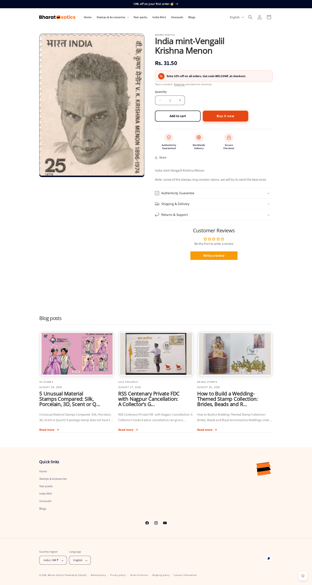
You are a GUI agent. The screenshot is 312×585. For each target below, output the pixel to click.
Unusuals (45, 501)
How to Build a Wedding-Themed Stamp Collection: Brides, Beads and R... (227, 399)
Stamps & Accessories (53, 478)
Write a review (213, 255)
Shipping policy (161, 575)
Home (43, 471)
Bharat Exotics (56, 575)
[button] (112, 17)
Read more (47, 430)
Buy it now (225, 116)
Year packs (46, 486)
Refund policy (98, 575)
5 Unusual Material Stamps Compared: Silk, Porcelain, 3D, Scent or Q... (69, 399)
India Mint (45, 493)
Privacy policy (118, 575)
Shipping (179, 84)
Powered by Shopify (76, 575)
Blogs (42, 508)
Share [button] (163, 157)
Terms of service (139, 575)
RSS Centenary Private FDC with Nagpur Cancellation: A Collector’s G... (149, 399)
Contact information (185, 575)
